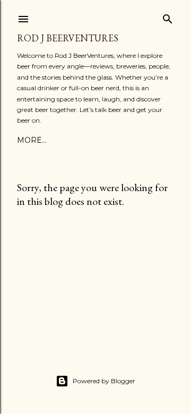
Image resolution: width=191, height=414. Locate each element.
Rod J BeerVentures (67, 38)
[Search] (167, 16)
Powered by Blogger (104, 381)
